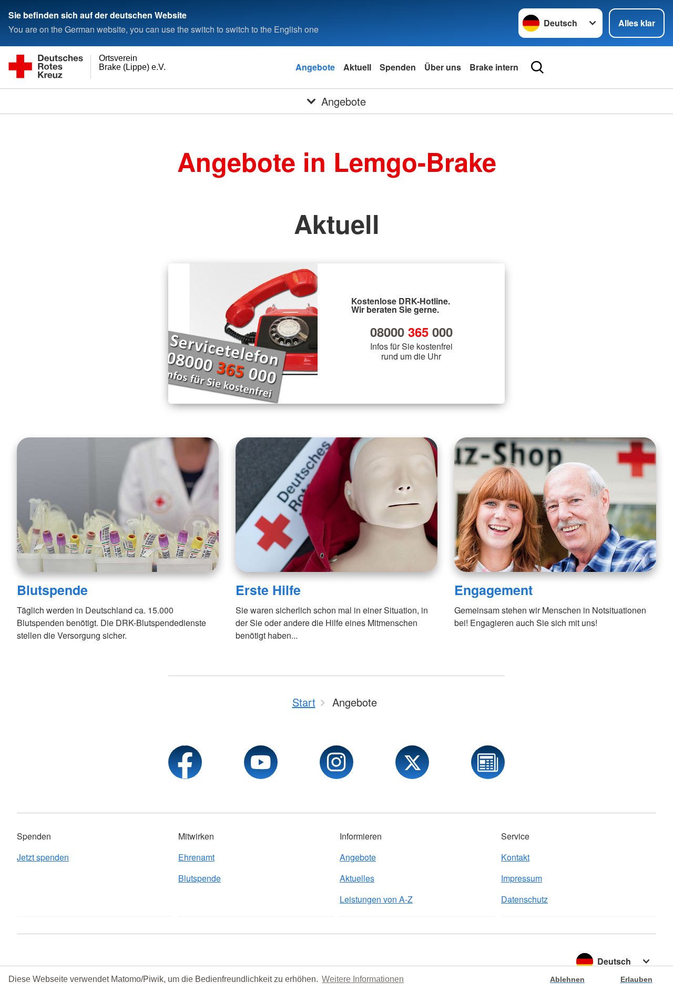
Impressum (521, 878)
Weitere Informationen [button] (363, 979)
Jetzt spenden (43, 857)
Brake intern (494, 67)
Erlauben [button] (636, 979)
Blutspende (52, 589)
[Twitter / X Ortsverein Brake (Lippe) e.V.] (412, 762)
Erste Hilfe (268, 589)
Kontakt (515, 857)
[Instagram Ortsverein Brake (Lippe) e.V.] (336, 762)
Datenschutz (524, 899)
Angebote (315, 67)
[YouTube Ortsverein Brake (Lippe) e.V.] (261, 762)
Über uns (442, 67)
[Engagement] (555, 504)
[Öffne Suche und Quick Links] (537, 67)
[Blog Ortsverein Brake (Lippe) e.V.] (488, 762)
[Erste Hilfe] (336, 504)
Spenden (398, 67)
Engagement (493, 589)
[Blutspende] (118, 504)
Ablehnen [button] (567, 979)
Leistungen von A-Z (376, 899)
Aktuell (357, 67)
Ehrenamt (196, 857)
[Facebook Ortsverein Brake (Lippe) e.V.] (185, 762)
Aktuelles (357, 878)
